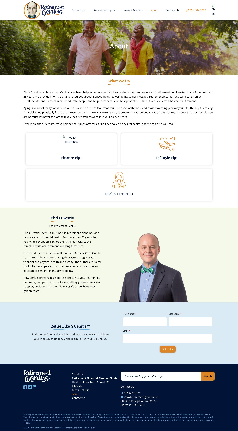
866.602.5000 (131, 393)
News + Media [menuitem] (132, 10)
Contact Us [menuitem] (172, 10)
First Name (129, 313)
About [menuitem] (154, 10)
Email (126, 330)
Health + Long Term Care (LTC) (90, 382)
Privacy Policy (89, 427)
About (75, 394)
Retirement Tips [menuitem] (103, 10)
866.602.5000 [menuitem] (198, 10)
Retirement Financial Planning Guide (94, 378)
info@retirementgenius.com (141, 397)
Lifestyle (77, 386)
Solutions (77, 374)
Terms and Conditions (73, 427)
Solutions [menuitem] (77, 10)
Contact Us (78, 398)
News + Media (80, 390)
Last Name (175, 313)
